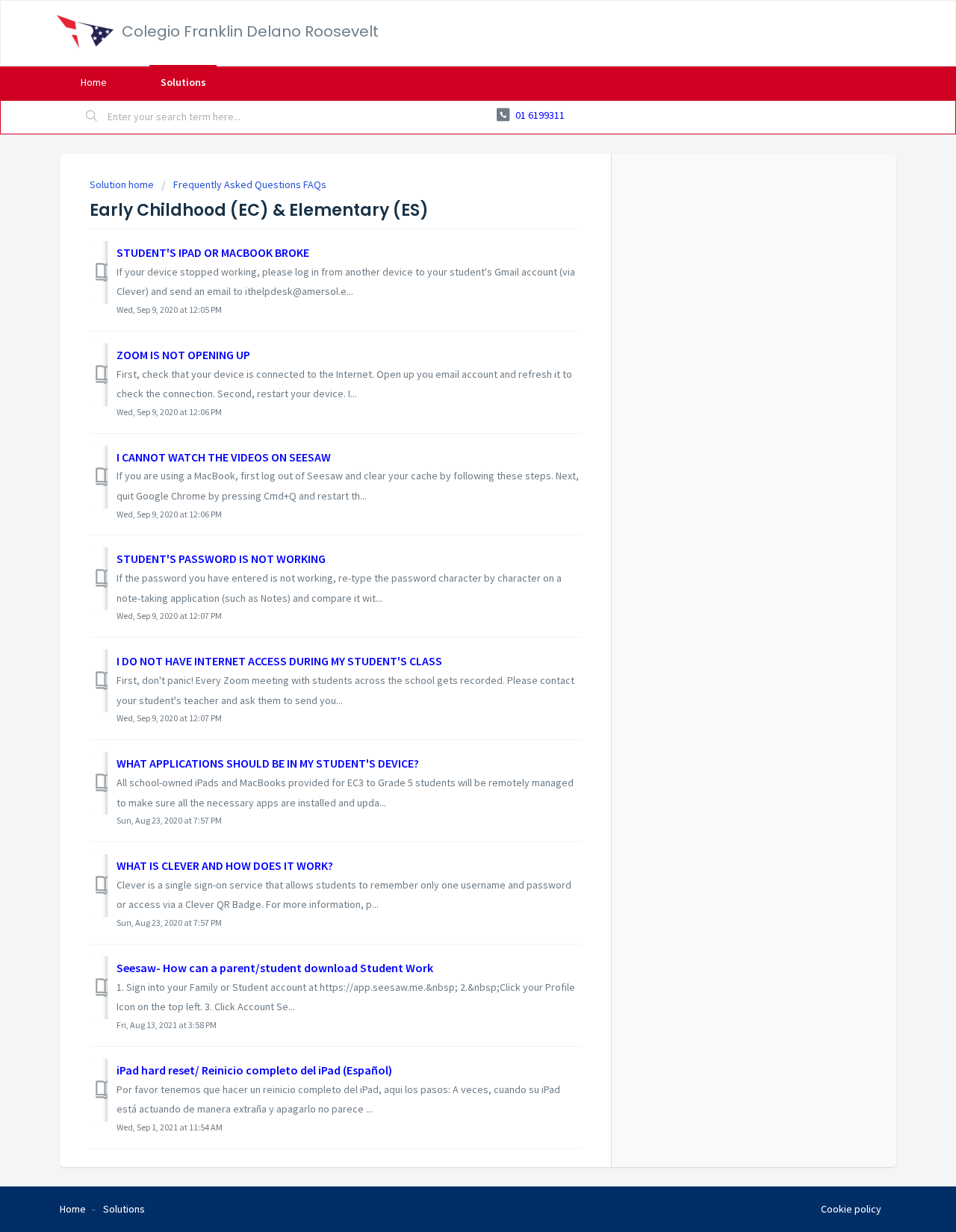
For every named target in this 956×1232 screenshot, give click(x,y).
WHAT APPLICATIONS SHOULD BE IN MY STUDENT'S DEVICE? (268, 763)
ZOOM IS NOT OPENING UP (183, 354)
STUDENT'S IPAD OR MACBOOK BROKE (213, 252)
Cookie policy (851, 1209)
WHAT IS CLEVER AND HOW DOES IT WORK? (225, 865)
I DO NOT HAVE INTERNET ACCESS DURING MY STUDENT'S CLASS (279, 660)
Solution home (123, 184)
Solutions (183, 82)
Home (94, 82)
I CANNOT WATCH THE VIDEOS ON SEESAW (224, 456)
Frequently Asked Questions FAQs (249, 184)
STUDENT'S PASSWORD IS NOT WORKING (221, 558)
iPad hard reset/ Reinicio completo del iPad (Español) (254, 1070)
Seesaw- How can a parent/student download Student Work (275, 967)
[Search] (92, 117)
